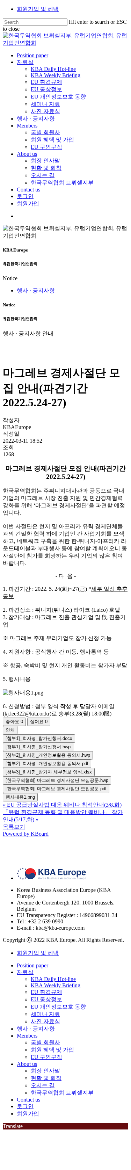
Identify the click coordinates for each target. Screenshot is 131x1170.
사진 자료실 (45, 1021)
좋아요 (14, 721)
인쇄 (10, 730)
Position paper (32, 965)
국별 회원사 (45, 1042)
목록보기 (14, 827)
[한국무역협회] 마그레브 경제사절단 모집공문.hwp (57, 780)
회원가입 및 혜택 (38, 9)
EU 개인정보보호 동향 (58, 1007)
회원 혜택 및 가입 (52, 1050)
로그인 (25, 1106)
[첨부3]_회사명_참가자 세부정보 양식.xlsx (49, 772)
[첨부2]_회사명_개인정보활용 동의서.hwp (48, 755)
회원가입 (28, 1114)
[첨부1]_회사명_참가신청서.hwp (38, 746)
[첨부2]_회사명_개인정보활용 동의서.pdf (47, 763)
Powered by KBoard (26, 834)
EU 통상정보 (46, 999)
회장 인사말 (45, 1071)
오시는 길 (42, 1085)
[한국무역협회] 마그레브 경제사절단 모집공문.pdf (56, 788)
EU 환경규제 (46, 992)
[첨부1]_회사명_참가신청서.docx (39, 738)
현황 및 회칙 (46, 1078)
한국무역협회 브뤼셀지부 (62, 1093)
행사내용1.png (20, 797)
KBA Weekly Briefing (55, 985)
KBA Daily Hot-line (53, 979)
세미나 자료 (45, 1014)
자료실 (25, 972)
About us (27, 1064)
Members (27, 1036)
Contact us (28, 1100)
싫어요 (39, 721)
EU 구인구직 (46, 1057)
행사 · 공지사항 (36, 290)
